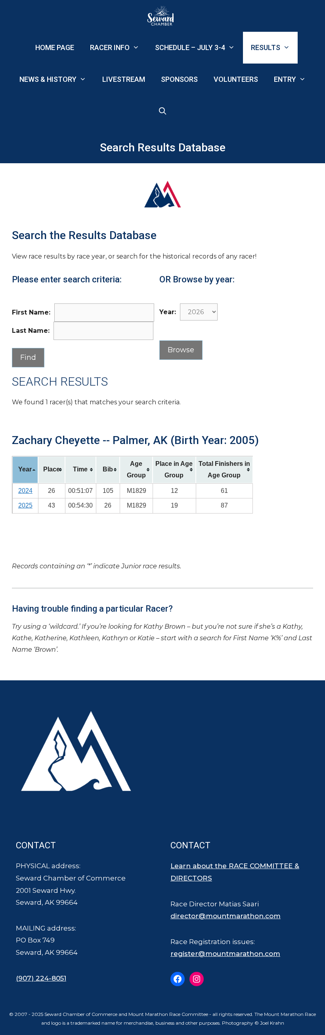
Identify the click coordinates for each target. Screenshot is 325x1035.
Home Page (54, 47)
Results (265, 47)
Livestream (123, 79)
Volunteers (236, 79)
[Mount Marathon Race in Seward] (162, 16)
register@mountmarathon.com (225, 954)
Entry (285, 79)
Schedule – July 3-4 (190, 47)
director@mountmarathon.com (225, 916)
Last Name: (31, 330)
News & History (47, 79)
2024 (25, 490)
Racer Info (110, 47)
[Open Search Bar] (162, 111)
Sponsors (179, 79)
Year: (167, 312)
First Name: (31, 312)
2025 (25, 505)
